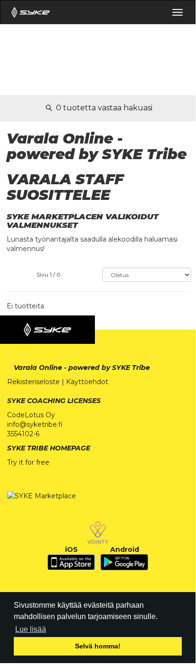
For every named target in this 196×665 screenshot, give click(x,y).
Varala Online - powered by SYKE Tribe (82, 367)
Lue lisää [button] (30, 629)
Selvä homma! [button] (98, 646)
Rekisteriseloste (33, 381)
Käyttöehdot (87, 381)
